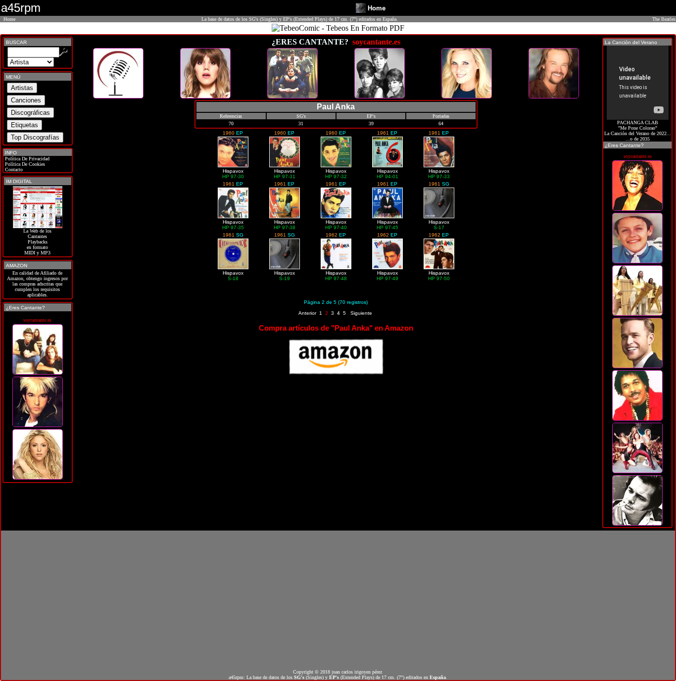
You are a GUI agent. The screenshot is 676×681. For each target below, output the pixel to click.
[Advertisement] (338, 600)
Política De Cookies (24, 164)
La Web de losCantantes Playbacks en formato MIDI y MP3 (37, 241)
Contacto (13, 169)
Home (9, 19)
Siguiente (361, 313)
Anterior (307, 313)
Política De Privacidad (26, 158)
